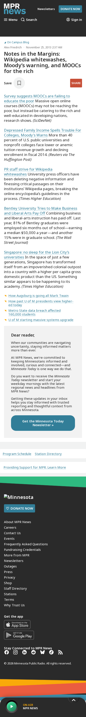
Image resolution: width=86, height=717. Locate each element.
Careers (10, 527)
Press (8, 571)
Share (76, 83)
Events (9, 538)
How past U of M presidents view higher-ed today (40, 303)
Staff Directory (15, 588)
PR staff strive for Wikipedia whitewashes (28, 172)
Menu (13, 19)
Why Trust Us (14, 605)
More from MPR (16, 555)
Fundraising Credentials (22, 549)
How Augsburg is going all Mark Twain (38, 295)
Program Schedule (17, 454)
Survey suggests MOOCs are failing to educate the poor (37, 98)
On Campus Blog (18, 42)
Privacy (9, 577)
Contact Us (12, 533)
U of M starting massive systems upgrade (40, 319)
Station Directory (48, 454)
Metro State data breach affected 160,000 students (34, 312)
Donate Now (70, 9)
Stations (10, 594)
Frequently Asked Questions (26, 544)
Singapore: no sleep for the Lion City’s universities (36, 255)
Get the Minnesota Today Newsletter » (43, 423)
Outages (10, 566)
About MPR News (17, 522)
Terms (9, 599)
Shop (8, 583)
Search (31, 19)
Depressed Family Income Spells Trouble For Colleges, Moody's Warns (42, 133)
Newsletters (13, 560)
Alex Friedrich (13, 47)
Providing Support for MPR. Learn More (35, 467)
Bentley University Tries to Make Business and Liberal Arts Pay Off (40, 211)
